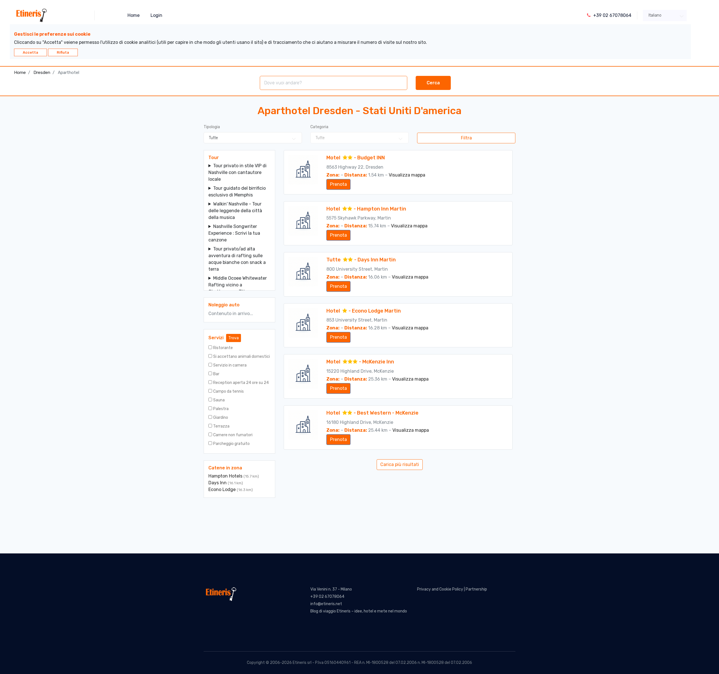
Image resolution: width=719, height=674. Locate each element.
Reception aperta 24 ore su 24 (241, 382)
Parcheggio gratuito (231, 443)
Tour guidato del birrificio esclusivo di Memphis (237, 192)
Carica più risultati (399, 464)
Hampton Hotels (226, 476)
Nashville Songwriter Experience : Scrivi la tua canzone (234, 233)
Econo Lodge (222, 489)
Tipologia (212, 127)
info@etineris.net (326, 603)
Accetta (30, 52)
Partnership (476, 589)
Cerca (433, 82)
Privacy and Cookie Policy (440, 589)
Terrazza (221, 426)
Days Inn (218, 482)
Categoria (319, 127)
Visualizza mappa (407, 175)
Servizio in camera (230, 365)
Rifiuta (63, 52)
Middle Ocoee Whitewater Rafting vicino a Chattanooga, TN (237, 284)
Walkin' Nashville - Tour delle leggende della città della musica (235, 210)
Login (156, 15)
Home (134, 15)
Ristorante (223, 347)
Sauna (219, 400)
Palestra (221, 408)
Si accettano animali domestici (241, 356)
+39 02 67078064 (327, 596)
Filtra (466, 138)
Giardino (220, 417)
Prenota (338, 184)
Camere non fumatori (232, 435)
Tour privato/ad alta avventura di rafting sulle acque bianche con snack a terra (237, 259)
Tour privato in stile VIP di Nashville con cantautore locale (237, 172)
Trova (233, 338)
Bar (216, 374)
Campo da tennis (228, 391)
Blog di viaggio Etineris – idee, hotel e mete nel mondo (358, 611)
